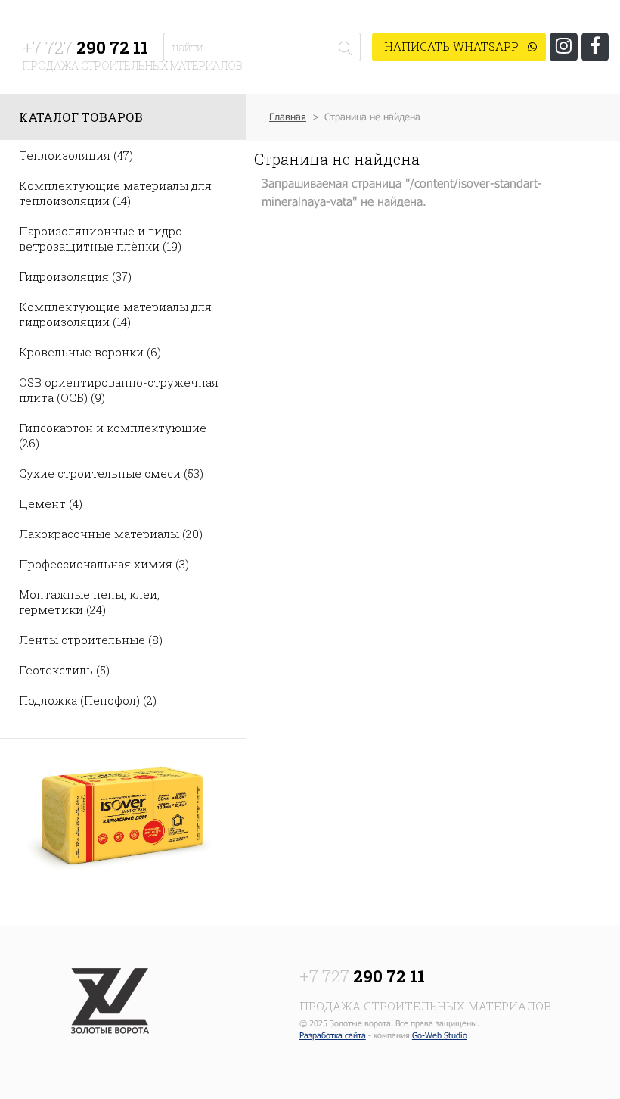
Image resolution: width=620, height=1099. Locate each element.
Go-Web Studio (439, 1035)
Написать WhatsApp (453, 46)
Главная (287, 117)
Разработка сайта (332, 1035)
